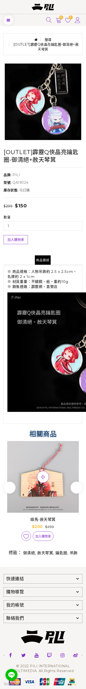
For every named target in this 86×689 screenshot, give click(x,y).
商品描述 (42, 260)
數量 (7, 217)
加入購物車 (15, 239)
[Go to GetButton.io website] (11, 684)
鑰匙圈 (61, 553)
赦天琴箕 (45, 553)
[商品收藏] (26, 536)
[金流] (43, 681)
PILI (16, 175)
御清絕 (29, 553)
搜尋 (48, 40)
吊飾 (74, 553)
